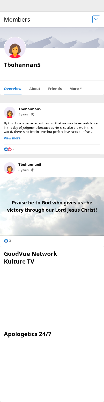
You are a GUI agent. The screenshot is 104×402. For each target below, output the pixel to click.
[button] (9, 149)
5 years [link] (23, 114)
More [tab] (74, 88)
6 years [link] (23, 170)
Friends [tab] (55, 88)
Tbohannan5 (29, 108)
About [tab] (34, 88)
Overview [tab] (13, 88)
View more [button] (12, 138)
